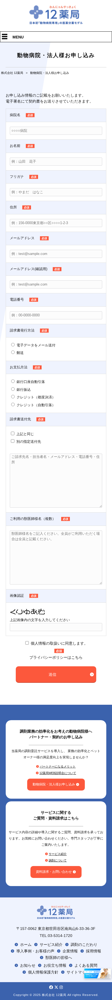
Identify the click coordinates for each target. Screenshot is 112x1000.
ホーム (26, 944)
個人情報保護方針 (43, 972)
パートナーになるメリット (58, 766)
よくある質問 (85, 965)
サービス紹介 (58, 853)
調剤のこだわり (84, 944)
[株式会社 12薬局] (56, 23)
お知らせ (27, 965)
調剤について (58, 860)
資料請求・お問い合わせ (54, 872)
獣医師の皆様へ (58, 957)
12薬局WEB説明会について (57, 773)
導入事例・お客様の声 (35, 951)
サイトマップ (78, 972)
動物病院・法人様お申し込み (54, 784)
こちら (77, 657)
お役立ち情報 (54, 965)
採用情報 (93, 951)
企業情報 (70, 951)
